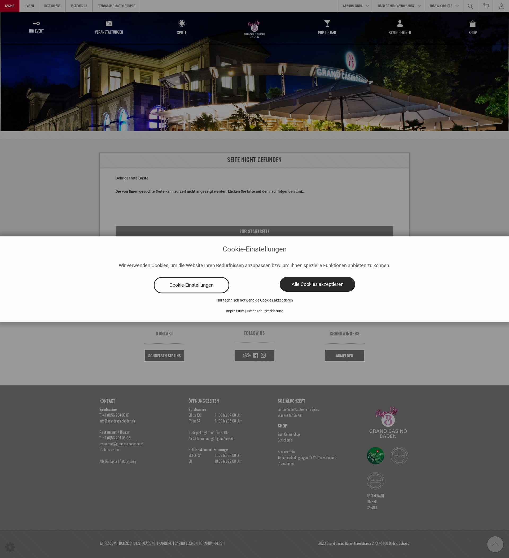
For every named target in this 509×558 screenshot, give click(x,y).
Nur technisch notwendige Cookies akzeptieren (254, 300)
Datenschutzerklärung (265, 311)
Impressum (235, 311)
